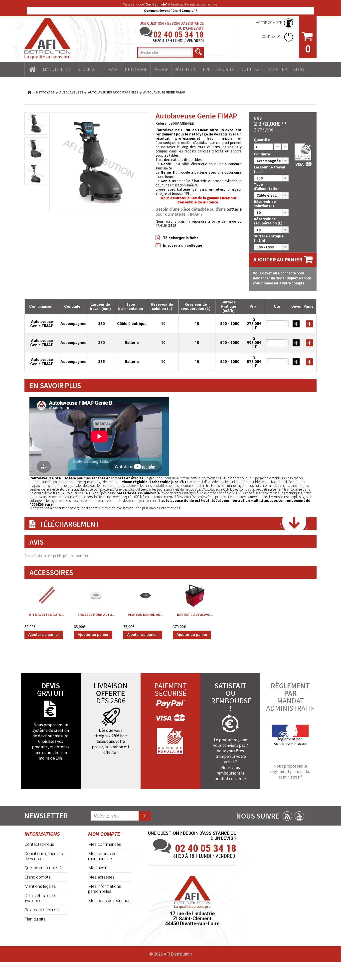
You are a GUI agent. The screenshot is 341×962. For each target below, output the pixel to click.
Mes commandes (104, 844)
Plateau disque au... (145, 615)
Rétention (185, 69)
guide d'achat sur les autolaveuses (103, 508)
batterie (234, 209)
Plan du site (35, 919)
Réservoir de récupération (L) (268, 221)
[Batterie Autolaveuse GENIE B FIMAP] (195, 595)
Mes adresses (101, 877)
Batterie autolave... (195, 615)
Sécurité (224, 69)
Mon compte (104, 834)
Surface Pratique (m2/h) (269, 238)
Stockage (88, 69)
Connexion (272, 36)
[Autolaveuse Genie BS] (35, 148)
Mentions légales (40, 886)
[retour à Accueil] (31, 92)
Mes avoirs (98, 867)
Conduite (262, 154)
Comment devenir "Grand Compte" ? (170, 10)
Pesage (161, 69)
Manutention (57, 69)
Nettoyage (136, 69)
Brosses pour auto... (96, 615)
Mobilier (277, 69)
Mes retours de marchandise (102, 856)
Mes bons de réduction (109, 900)
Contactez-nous (39, 844)
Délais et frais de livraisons (39, 898)
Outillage (251, 69)
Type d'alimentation (267, 186)
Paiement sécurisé (41, 909)
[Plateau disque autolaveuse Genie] (145, 595)
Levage (111, 69)
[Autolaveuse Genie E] (35, 174)
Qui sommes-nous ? (42, 867)
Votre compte (269, 23)
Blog (298, 69)
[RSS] (287, 816)
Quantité (262, 139)
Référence (164, 123)
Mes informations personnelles (104, 889)
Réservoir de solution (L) (265, 203)
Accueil (32, 69)
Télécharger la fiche (181, 238)
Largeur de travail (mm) (269, 169)
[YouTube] (299, 816)
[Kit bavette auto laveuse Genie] (46, 595)
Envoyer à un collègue (182, 245)
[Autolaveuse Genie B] (99, 161)
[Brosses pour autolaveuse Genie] (96, 595)
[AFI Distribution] (47, 38)
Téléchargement (69, 524)
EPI (206, 69)
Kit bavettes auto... (46, 615)
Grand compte (37, 877)
